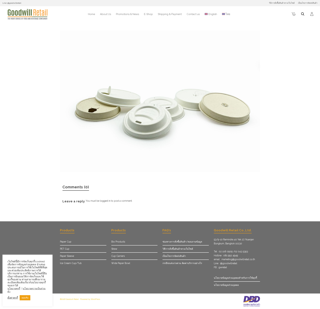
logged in (105, 201)
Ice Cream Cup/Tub (71, 263)
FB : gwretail (220, 267)
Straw (114, 249)
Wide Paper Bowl (120, 263)
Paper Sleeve (67, 256)
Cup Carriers (118, 256)
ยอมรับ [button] (25, 297)
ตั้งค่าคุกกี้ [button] (13, 297)
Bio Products (118, 241)
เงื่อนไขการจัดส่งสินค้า (174, 256)
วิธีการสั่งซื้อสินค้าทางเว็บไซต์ (177, 249)
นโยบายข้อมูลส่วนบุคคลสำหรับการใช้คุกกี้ (235, 277)
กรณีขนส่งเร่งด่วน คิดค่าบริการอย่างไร (182, 263)
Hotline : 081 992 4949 (226, 255)
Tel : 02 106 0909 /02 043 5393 (231, 251)
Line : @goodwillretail (225, 263)
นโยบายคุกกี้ (14, 288)
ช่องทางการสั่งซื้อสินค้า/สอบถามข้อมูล (182, 241)
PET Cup (64, 249)
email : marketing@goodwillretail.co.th (234, 259)
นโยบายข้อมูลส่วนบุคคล (226, 285)
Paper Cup (65, 241)
